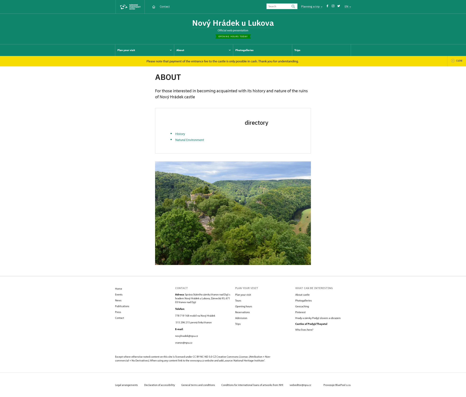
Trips (238, 324)
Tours (238, 300)
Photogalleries (303, 300)
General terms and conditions (198, 385)
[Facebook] (327, 7)
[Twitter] (338, 7)
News (118, 300)
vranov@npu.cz (183, 342)
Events (119, 294)
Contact (165, 6)
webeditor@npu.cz (300, 385)
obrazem (336, 318)
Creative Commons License (232, 356)
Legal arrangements (126, 385)
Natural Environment (189, 140)
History (180, 134)
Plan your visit (243, 294)
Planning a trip (310, 6)
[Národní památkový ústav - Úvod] (130, 7)
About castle (302, 294)
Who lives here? (304, 329)
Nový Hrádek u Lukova (233, 23)
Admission (241, 318)
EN (347, 6)
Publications (122, 306)
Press (118, 312)
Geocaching (302, 306)
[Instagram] (333, 7)
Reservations (242, 312)
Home (118, 288)
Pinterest (300, 312)
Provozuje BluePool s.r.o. (337, 385)
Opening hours (243, 306)
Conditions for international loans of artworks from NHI (252, 385)
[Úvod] (153, 6)
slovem (324, 318)
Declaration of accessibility (159, 385)
